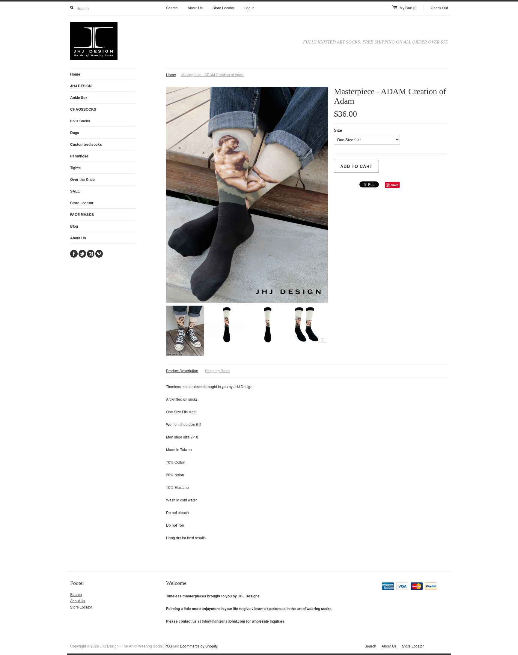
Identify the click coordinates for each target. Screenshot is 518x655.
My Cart (409, 7)
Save (394, 185)
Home (75, 74)
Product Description (182, 370)
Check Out (439, 7)
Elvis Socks (80, 121)
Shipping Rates (217, 370)
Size (338, 130)
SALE (75, 191)
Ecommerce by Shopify (198, 645)
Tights (75, 167)
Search (172, 7)
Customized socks (86, 144)
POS (168, 645)
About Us (195, 7)
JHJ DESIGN (81, 85)
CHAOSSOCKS (83, 109)
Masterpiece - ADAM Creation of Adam (212, 74)
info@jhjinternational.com (223, 621)
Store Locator (223, 7)
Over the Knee (82, 179)
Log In (249, 7)
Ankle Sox (79, 97)
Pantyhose (79, 156)
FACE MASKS (82, 214)
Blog (74, 226)
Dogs (74, 132)
